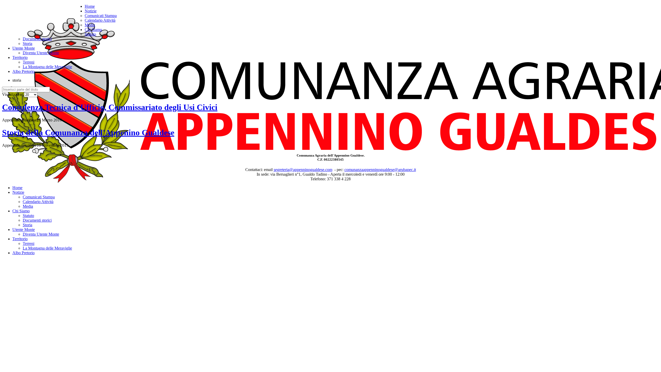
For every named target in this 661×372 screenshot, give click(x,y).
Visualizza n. (13, 94)
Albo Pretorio (23, 71)
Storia (27, 43)
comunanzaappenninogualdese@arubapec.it (380, 169)
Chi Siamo (93, 29)
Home (90, 6)
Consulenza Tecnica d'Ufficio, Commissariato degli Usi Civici (109, 107)
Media (90, 25)
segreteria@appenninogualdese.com (303, 169)
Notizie (91, 11)
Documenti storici (37, 39)
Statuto (90, 34)
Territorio (20, 57)
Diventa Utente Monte (41, 53)
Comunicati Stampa (101, 15)
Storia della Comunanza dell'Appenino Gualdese (88, 132)
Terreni (28, 62)
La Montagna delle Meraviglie (47, 67)
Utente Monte (23, 48)
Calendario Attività (100, 20)
